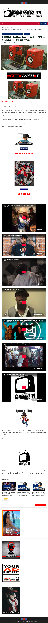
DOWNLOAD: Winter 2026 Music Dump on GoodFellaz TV (8, 493)
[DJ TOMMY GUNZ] (24, 3)
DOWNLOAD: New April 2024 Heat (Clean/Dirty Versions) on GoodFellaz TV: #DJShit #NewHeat (12, 472)
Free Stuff (7, 33)
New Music (21, 33)
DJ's (3, 33)
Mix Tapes (35, 485)
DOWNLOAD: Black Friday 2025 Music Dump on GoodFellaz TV (38, 493)
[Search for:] (18, 505)
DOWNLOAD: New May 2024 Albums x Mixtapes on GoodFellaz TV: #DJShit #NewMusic (35, 472)
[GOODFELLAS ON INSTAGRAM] (22, 3)
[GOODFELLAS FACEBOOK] (26, 3)
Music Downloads (14, 33)
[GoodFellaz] (11, 600)
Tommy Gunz (26, 33)
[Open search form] (38, 23)
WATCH (44, 23)
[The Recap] (11, 550)
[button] (2, 23)
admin (5, 42)
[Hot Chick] (11, 523)
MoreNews (28, 621)
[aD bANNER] (11, 573)
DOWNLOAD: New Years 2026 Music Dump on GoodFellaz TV (23, 493)
